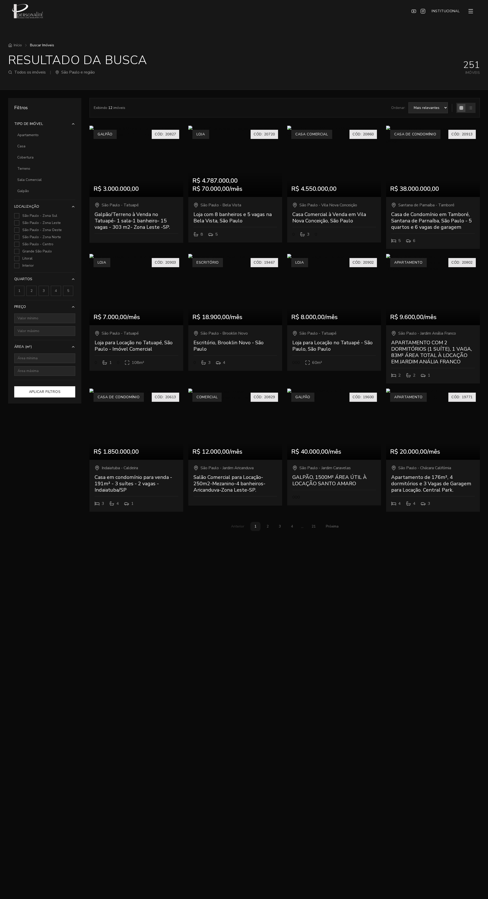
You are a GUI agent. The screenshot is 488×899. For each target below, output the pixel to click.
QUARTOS (23, 279)
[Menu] (471, 11)
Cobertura (25, 157)
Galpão (23, 191)
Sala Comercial (29, 179)
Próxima (332, 526)
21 (314, 526)
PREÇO (20, 306)
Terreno (23, 168)
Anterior (237, 526)
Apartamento (28, 135)
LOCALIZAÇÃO (26, 206)
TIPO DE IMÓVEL (28, 123)
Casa (21, 146)
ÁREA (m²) (23, 346)
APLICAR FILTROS (45, 391)
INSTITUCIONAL (446, 11)
